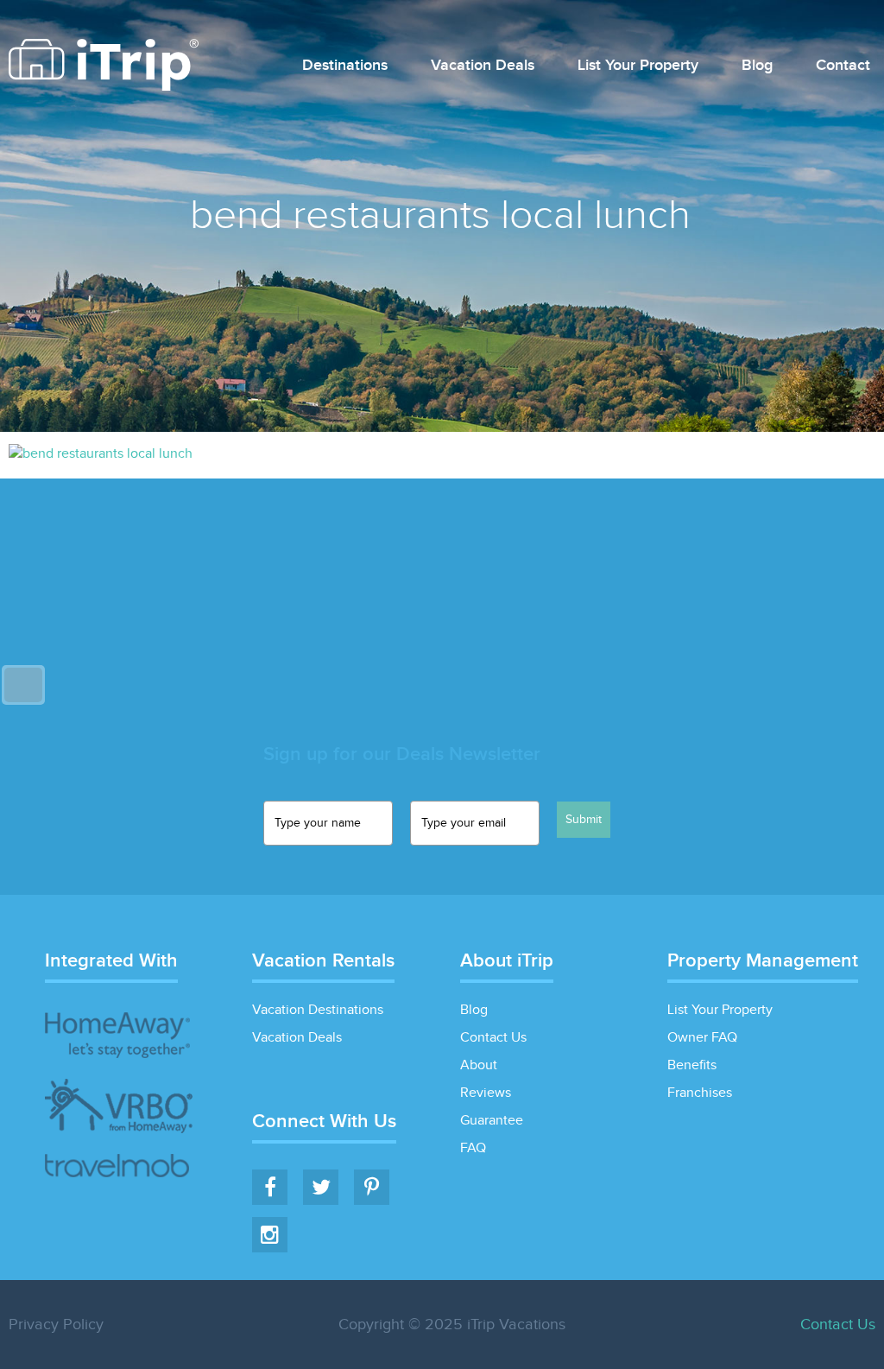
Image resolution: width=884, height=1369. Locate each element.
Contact (843, 66)
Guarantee (491, 1120)
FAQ (473, 1148)
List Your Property (638, 66)
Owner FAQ (702, 1038)
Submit (583, 820)
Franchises (699, 1093)
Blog (757, 66)
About (478, 1065)
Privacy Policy (56, 1324)
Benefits (692, 1065)
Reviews (485, 1093)
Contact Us (493, 1038)
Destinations (345, 66)
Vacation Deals (482, 66)
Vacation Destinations (317, 1010)
